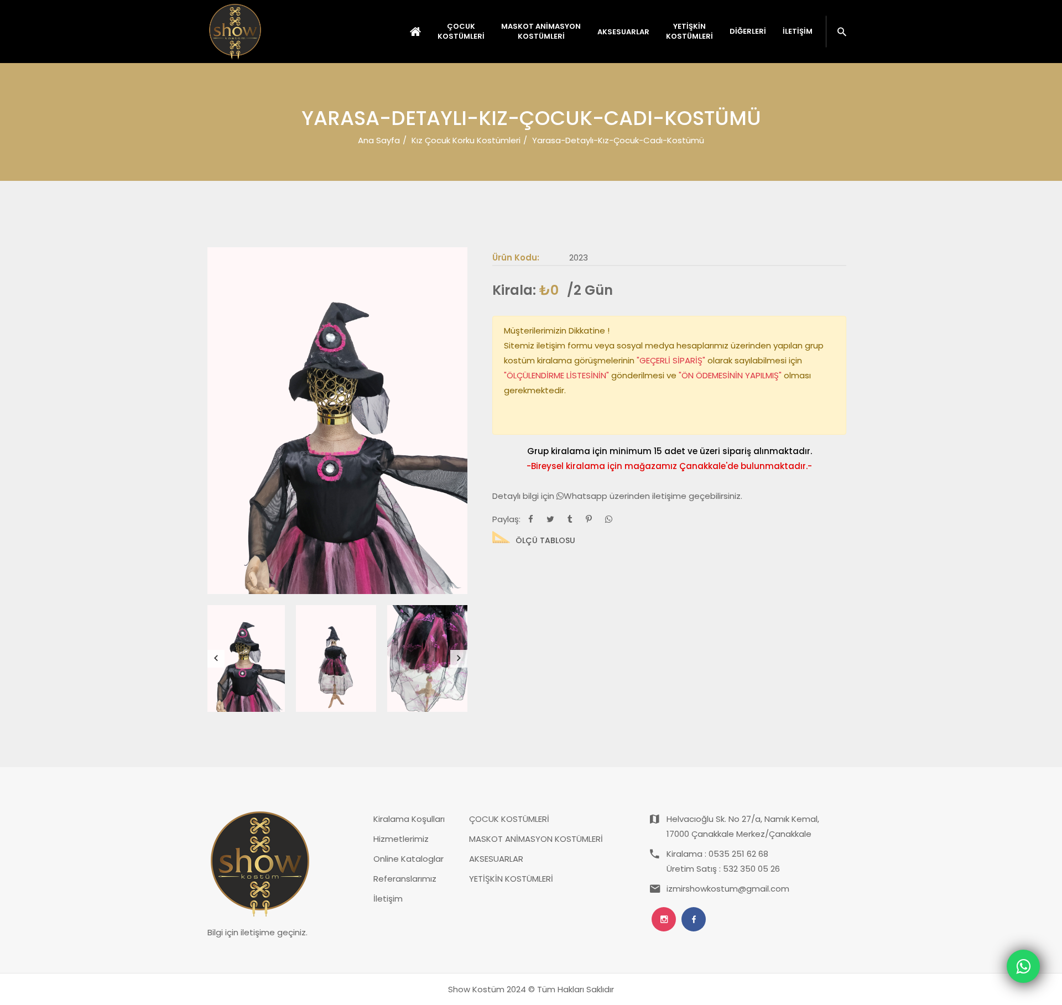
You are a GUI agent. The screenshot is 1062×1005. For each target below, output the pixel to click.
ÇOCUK (461, 31)
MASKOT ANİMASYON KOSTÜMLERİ (536, 839)
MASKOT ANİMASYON (541, 31)
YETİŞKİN (689, 31)
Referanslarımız (404, 878)
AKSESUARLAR (496, 859)
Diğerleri (748, 31)
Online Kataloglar (408, 859)
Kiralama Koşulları (409, 819)
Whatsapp (587, 496)
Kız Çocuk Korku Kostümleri (466, 140)
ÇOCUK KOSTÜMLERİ (509, 819)
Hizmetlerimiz (401, 839)
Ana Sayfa (379, 140)
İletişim (798, 31)
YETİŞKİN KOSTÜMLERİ (511, 878)
